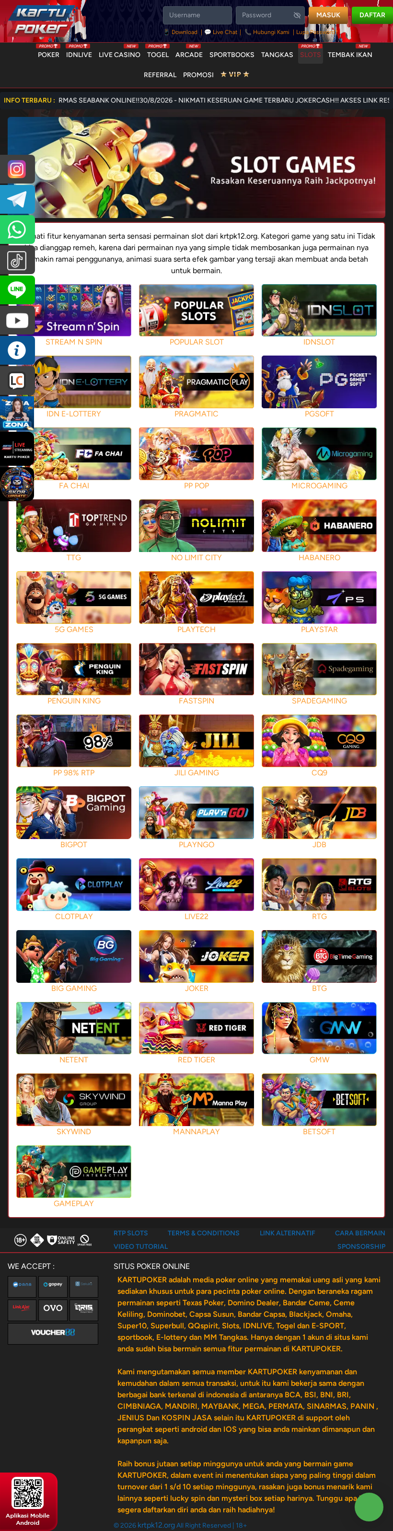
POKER (48, 52)
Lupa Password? (317, 32)
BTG (319, 988)
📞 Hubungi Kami (267, 32)
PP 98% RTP (73, 772)
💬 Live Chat (221, 32)
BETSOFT (319, 1131)
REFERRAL (160, 75)
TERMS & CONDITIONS (204, 1233)
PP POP (196, 485)
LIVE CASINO (119, 52)
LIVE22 (196, 916)
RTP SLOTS (131, 1233)
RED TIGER (196, 1059)
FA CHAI (74, 485)
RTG (319, 916)
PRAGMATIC (196, 413)
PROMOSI (198, 75)
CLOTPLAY (74, 916)
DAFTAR (372, 15)
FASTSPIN (196, 700)
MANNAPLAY (196, 1131)
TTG (74, 557)
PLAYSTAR (319, 629)
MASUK (328, 15)
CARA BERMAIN (360, 1233)
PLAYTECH (196, 629)
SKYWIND (74, 1131)
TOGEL (158, 52)
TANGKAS (277, 55)
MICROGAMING (319, 485)
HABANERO (319, 557)
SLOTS (310, 52)
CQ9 (319, 772)
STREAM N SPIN (74, 341)
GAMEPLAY (74, 1203)
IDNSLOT (319, 341)
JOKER (196, 988)
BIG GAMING (74, 988)
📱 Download (181, 32)
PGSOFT (319, 413)
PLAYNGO (196, 844)
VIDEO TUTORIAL (141, 1247)
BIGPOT (73, 844)
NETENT (73, 1059)
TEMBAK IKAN (350, 52)
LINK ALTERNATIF (287, 1233)
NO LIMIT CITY (196, 557)
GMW (319, 1059)
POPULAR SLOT (197, 341)
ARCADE (189, 52)
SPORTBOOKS (231, 55)
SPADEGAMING (319, 700)
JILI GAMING (196, 772)
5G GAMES (74, 629)
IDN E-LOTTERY (73, 413)
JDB (319, 844)
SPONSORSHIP (361, 1247)
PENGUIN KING (74, 700)
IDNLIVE (79, 52)
